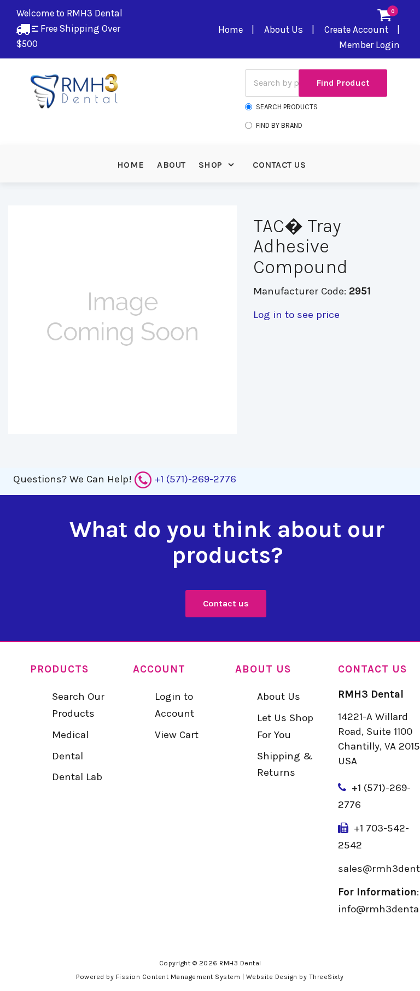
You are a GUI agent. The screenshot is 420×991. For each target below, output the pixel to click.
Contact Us (279, 165)
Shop (211, 165)
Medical (70, 735)
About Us (283, 29)
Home (230, 29)
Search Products (287, 107)
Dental (67, 756)
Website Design (272, 977)
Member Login (369, 44)
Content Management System (191, 977)
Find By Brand (279, 125)
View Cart (177, 735)
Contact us (226, 603)
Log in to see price (296, 315)
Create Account (356, 29)
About (171, 165)
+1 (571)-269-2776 (195, 479)
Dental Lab (77, 777)
